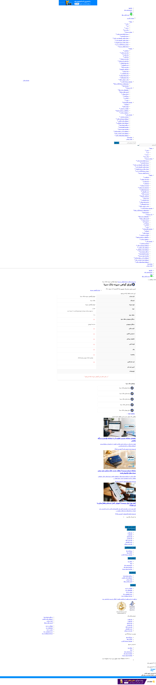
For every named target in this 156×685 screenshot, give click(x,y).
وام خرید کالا (125, 67)
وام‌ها (130, 49)
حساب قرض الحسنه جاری (122, 40)
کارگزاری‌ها (129, 553)
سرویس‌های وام (131, 529)
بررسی (127, 28)
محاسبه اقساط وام (124, 127)
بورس (127, 24)
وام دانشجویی (125, 74)
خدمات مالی (129, 115)
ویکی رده (126, 30)
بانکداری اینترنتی (124, 109)
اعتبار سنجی (129, 139)
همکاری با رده (128, 589)
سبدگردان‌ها (129, 551)
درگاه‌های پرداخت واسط (122, 111)
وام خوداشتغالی (124, 63)
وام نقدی (126, 57)
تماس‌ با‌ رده (129, 592)
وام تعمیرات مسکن (124, 61)
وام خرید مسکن (125, 59)
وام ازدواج (126, 71)
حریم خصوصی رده (127, 594)
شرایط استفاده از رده (127, 596)
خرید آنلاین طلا (125, 15)
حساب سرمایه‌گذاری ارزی (122, 45)
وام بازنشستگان (125, 78)
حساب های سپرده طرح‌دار (122, 43)
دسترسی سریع (131, 558)
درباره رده (133, 585)
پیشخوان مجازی (124, 113)
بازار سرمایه (129, 88)
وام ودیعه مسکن (124, 76)
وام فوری (126, 51)
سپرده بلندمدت (125, 36)
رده (135, 282)
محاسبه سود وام (128, 567)
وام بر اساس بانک (124, 80)
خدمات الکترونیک (127, 102)
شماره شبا (129, 137)
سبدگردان (126, 96)
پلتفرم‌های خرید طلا (124, 90)
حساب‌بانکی (131, 282)
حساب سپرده (128, 32)
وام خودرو (126, 55)
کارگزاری (126, 98)
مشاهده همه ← (130, 414)
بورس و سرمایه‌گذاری (130, 548)
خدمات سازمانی (124, 117)
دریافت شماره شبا (124, 125)
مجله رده (130, 562)
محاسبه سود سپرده (124, 129)
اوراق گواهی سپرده (124, 47)
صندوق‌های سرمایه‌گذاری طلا (121, 84)
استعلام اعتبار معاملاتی (123, 123)
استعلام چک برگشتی (123, 121)
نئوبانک (127, 105)
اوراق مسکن (125, 94)
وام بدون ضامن (125, 53)
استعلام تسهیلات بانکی (123, 119)
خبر (128, 26)
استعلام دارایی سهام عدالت (122, 131)
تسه (131, 12)
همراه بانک (126, 107)
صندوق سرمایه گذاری (126, 82)
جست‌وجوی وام (128, 10)
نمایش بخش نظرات (130, 527)
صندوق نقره (126, 86)
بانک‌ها (130, 8)
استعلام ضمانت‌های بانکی (122, 136)
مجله (131, 22)
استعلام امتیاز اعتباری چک (122, 134)
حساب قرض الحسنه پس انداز (121, 38)
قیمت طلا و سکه (124, 92)
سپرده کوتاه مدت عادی (123, 34)
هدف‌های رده (128, 590)
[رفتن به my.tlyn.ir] (137, 684)
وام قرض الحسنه (124, 69)
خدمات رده (132, 573)
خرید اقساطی (125, 65)
